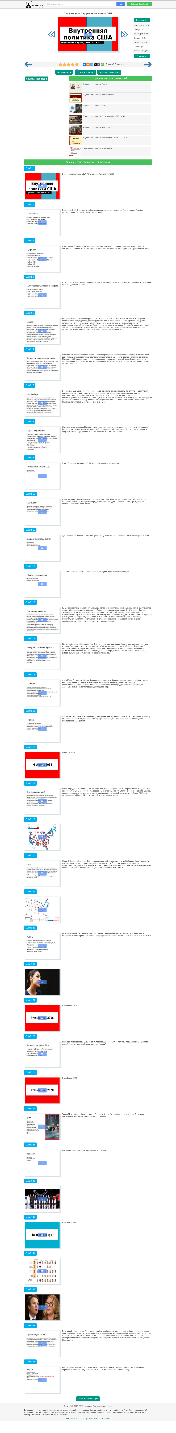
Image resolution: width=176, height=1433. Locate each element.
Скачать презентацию (36, 79)
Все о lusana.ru (72, 1418)
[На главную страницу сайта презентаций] (35, 5)
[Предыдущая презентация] (29, 64)
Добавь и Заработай (139, 4)
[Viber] (98, 64)
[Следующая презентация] (148, 64)
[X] (95, 64)
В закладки (142, 56)
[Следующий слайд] (124, 35)
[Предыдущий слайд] (51, 35)
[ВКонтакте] (84, 64)
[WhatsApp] (102, 64)
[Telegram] (91, 64)
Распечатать (142, 20)
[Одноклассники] (88, 64)
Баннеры (106, 1418)
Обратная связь (90, 1418)
